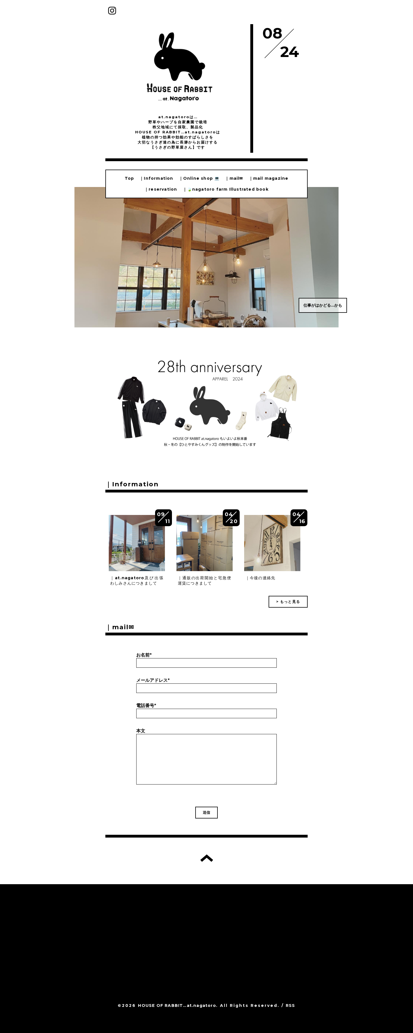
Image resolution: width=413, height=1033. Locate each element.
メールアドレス (153, 680)
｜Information (156, 178)
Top (129, 178)
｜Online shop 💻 (199, 178)
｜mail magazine (269, 178)
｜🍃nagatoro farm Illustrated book (226, 189)
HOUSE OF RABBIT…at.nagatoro (177, 1005)
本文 (140, 730)
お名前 (144, 655)
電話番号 (146, 705)
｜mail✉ (234, 178)
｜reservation (160, 189)
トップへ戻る (206, 858)
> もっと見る (288, 601)
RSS (290, 1005)
